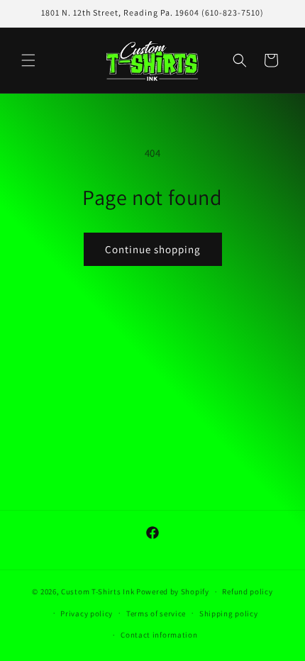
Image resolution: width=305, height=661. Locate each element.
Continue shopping (153, 249)
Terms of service (156, 613)
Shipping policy (228, 613)
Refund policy (247, 591)
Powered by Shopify (172, 591)
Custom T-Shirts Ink (97, 591)
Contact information (159, 635)
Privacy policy (86, 613)
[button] (28, 60)
